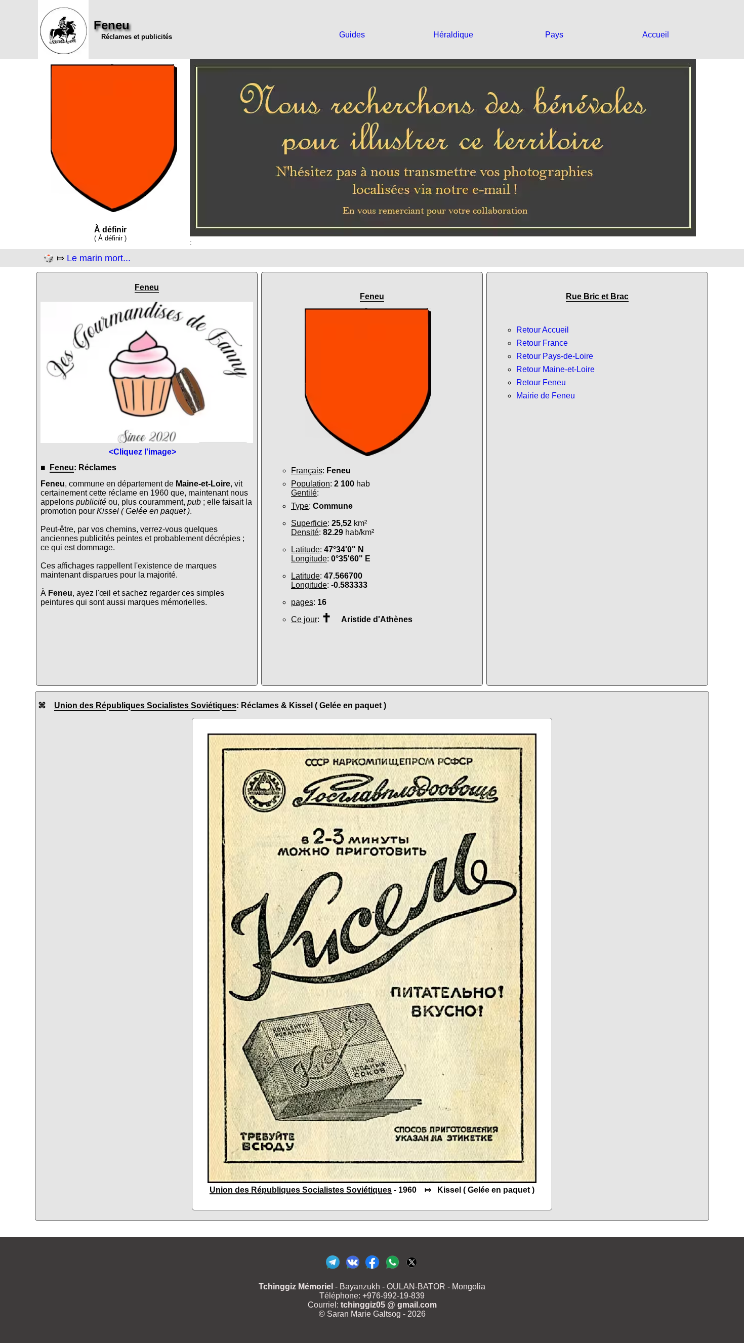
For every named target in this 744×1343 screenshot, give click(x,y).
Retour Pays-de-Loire (554, 356)
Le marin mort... (99, 258)
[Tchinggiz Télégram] (333, 1268)
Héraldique (453, 34)
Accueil (655, 34)
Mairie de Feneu (545, 395)
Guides (352, 34)
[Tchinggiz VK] (352, 1268)
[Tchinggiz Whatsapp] (392, 1268)
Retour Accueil (542, 329)
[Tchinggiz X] (412, 1268)
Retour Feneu (541, 382)
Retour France (542, 343)
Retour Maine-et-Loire (555, 369)
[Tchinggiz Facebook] (372, 1268)
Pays (554, 34)
